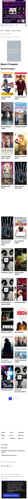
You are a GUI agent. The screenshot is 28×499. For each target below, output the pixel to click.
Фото (3, 438)
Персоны (7, 30)
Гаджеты (21, 432)
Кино (2, 30)
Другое (20, 438)
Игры (11, 432)
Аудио (3, 432)
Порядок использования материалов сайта (13, 451)
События (12, 438)
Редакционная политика (8, 455)
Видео (3, 435)
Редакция (4, 447)
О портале (4, 444)
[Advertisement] (13, 203)
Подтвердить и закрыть (11, 495)
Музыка (20, 435)
